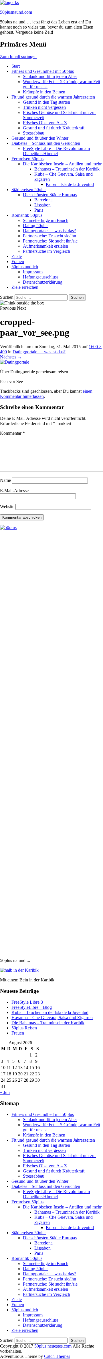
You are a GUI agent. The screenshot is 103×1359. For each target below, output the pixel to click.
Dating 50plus (35, 225)
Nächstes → (11, 356)
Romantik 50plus (26, 215)
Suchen (6, 297)
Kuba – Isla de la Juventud (70, 184)
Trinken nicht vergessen (44, 107)
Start (15, 66)
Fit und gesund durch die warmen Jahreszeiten (53, 97)
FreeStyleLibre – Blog (31, 1007)
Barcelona (43, 199)
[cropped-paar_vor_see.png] (14, 362)
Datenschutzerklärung (42, 282)
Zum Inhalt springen (18, 56)
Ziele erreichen (24, 287)
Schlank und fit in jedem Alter (50, 76)
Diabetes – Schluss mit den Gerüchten (45, 143)
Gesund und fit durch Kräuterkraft (53, 127)
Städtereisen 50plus (28, 189)
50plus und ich (24, 266)
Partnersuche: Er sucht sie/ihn (49, 235)
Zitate (16, 256)
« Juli (5, 1092)
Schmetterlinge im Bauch (45, 220)
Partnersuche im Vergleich (46, 251)
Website (7, 506)
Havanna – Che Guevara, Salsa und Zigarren (52, 1017)
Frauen (17, 261)
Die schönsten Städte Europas (50, 194)
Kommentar (12, 433)
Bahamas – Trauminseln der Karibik (67, 169)
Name (5, 480)
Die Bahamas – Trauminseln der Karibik (47, 1022)
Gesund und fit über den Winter (39, 138)
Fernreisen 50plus (27, 158)
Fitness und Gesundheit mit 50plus (42, 71)
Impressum (33, 271)
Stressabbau (33, 133)
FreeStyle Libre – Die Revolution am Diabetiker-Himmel (56, 151)
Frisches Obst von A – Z (45, 122)
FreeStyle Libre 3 (27, 1002)
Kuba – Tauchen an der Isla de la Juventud (49, 1012)
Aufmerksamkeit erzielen (45, 246)
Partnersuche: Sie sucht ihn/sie (50, 240)
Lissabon (42, 205)
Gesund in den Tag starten (46, 102)
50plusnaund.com (16, 12)
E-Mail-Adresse (14, 490)
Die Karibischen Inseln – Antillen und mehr (62, 163)
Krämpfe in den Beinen (44, 91)
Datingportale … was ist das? (49, 230)
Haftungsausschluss (40, 276)
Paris (38, 210)
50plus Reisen (24, 1027)
